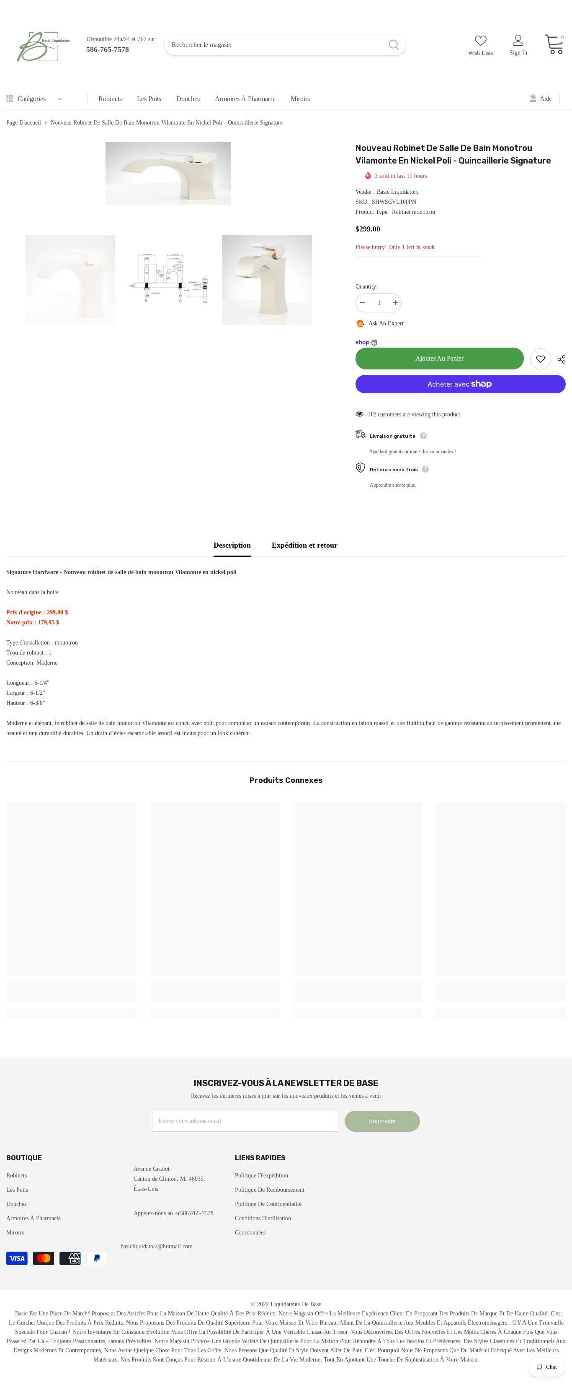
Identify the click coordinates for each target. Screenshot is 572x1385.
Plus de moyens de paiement (461, 398)
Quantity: (367, 286)
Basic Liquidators (397, 192)
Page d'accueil (23, 123)
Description (232, 545)
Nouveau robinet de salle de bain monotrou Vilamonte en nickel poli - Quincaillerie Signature (453, 154)
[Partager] (558, 359)
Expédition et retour (305, 545)
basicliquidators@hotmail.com (157, 1246)
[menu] (9, 99)
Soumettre (382, 1121)
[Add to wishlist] (540, 358)
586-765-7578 (107, 49)
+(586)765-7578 (194, 1213)
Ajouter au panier (439, 358)
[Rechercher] (285, 45)
